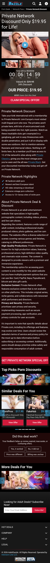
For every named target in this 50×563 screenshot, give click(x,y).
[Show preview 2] (25, 64)
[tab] (16, 429)
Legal (5, 544)
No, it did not (33, 449)
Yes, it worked (17, 449)
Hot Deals (7, 527)
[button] (11, 64)
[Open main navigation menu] (4, 3)
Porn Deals (6, 9)
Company (7, 533)
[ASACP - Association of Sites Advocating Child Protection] (20, 559)
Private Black (34, 162)
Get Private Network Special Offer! (25, 360)
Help (4, 539)
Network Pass (18, 9)
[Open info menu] (46, 3)
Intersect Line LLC (9, 555)
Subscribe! (39, 510)
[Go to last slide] (3, 64)
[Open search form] (34, 3)
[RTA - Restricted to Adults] (31, 559)
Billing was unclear (36, 454)
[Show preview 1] (12, 64)
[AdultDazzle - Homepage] (15, 3)
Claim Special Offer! (25, 100)
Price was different (14, 454)
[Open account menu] (40, 3)
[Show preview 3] (38, 64)
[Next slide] (46, 64)
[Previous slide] (2, 380)
